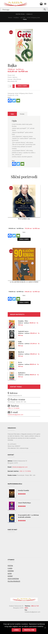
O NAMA (10, 568)
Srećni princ (20, 14)
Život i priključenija (24, 219)
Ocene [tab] (22, 114)
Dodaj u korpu (22, 86)
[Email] (18, 100)
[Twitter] (14, 100)
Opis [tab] (12, 114)
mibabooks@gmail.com (15, 414)
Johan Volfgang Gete (33, 17)
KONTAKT (10, 576)
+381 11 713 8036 (13, 408)
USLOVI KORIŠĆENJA (13, 578)
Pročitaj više (29, 630)
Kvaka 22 (29, 14)
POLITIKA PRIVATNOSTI (14, 581)
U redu (16, 630)
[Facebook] (10, 100)
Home (10, 17)
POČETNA (10, 565)
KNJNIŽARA (11, 571)
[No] (45, 627)
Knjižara (16, 17)
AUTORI (23, 17)
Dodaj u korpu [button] (24, 239)
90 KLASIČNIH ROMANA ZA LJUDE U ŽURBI (24, 282)
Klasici (31, 93)
